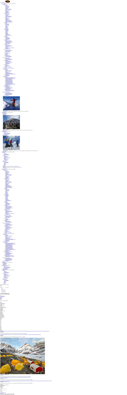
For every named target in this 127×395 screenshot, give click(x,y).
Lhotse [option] (1, 311)
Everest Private (7, 6)
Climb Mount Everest (5, 110)
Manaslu (6, 193)
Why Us (4, 152)
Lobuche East (7, 199)
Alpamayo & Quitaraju (8, 38)
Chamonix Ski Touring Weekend (9, 93)
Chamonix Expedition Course (9, 79)
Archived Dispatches (6, 162)
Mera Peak (7, 33)
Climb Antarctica (7, 46)
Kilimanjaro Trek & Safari (5, 129)
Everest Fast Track (7, 14)
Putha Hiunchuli (7, 195)
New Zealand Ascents (6, 74)
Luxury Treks (4, 264)
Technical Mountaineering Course (9, 87)
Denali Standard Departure (8, 174)
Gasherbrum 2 (7, 28)
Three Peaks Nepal (8, 34)
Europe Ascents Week (8, 238)
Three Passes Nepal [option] (2, 316)
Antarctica (5, 209)
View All (1, 330)
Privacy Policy (5, 160)
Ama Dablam (7, 196)
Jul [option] (0, 323)
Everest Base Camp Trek (8, 61)
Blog (4, 163)
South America (5, 36)
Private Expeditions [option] (2, 315)
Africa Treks (5, 64)
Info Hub (3, 131)
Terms (1, 392)
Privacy (2, 392)
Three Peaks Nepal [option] (2, 317)
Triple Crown (7, 26)
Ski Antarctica (7, 48)
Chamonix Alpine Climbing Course (9, 243)
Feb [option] (0, 320)
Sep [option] (0, 324)
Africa (5, 52)
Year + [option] (1, 327)
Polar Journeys (5, 205)
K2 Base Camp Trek (8, 226)
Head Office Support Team (7, 157)
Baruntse (6, 31)
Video (1, 299)
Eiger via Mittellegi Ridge (8, 71)
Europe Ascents (6, 234)
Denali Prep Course (8, 55)
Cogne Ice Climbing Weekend (9, 82)
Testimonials (5, 153)
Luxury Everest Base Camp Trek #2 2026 (4, 381)
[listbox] (63, 310)
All (0, 295)
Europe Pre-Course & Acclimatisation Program (10, 239)
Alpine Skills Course (8, 252)
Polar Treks (5, 67)
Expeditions (4, 4)
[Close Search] (8, 287)
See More (1, 384)
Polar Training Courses (8, 43)
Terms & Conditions (6, 159)
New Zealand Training (6, 86)
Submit (1, 391)
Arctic (5, 49)
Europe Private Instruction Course (9, 81)
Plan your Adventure (4, 3)
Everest (6, 5)
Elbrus (6, 17)
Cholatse (6, 32)
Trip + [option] (1, 302)
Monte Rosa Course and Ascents (9, 80)
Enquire (1, 285)
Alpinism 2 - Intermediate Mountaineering (10, 90)
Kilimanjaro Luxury (8, 12)
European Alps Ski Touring (7, 92)
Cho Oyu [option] (1, 305)
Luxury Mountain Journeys (7, 223)
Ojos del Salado (7, 37)
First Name (1, 387)
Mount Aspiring (7, 75)
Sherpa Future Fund (6, 158)
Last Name (1, 388)
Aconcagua (7, 8)
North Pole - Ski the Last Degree (9, 42)
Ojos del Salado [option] (2, 314)
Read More (25, 333)
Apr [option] (0, 321)
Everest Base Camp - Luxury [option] (3, 307)
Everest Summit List (6, 154)
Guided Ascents (4, 68)
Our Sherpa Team (6, 156)
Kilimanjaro (7, 177)
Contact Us (4, 165)
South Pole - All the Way (8, 20)
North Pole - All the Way (8, 21)
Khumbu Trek (7, 62)
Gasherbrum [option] (1, 308)
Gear (4, 132)
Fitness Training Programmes (7, 133)
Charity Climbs (4, 114)
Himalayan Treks (6, 60)
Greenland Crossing (8, 51)
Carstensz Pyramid (7, 176)
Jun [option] (0, 322)
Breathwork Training (6, 134)
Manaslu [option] (1, 312)
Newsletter (1, 297)
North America (5, 220)
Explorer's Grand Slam (6, 178)
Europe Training (6, 242)
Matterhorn (7, 237)
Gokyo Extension (7, 229)
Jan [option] (0, 319)
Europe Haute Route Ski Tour (9, 258)
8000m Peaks (5, 22)
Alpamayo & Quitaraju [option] (2, 303)
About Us (4, 155)
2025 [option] (0, 328)
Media (5, 164)
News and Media (4, 161)
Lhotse (6, 25)
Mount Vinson (7, 11)
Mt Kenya (7, 54)
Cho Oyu (7, 192)
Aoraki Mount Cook (8, 240)
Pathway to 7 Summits (5, 135)
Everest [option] (1, 306)
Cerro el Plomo (7, 39)
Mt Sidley (7, 212)
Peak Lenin (7, 30)
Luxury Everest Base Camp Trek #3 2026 (4, 374)
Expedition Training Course (8, 88)
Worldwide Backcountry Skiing (7, 260)
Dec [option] (0, 326)
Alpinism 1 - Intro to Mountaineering (9, 255)
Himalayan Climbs (6, 29)
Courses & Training (5, 76)
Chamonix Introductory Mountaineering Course (11, 77)
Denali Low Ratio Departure (9, 9)
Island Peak (7, 198)
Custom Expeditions (5, 113)
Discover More (4, 130)
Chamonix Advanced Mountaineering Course (10, 78)
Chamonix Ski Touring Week (9, 94)
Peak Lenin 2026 (2, 331)
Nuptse (6, 201)
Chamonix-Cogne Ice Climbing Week (9, 248)
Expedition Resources (5, 265)
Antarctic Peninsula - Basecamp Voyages (10, 47)
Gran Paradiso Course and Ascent (9, 246)
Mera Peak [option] (1, 313)
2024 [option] (0, 329)
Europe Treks (5, 66)
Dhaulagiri (7, 27)
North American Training (6, 89)
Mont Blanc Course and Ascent (9, 70)
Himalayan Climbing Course (9, 35)
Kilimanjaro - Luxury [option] (2, 310)
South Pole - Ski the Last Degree (9, 186)
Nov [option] (0, 325)
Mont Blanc (7, 235)
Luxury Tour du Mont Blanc (9, 59)
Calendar (4, 261)
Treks (3, 57)
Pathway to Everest (5, 268)
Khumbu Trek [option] (1, 309)
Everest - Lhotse (7, 7)
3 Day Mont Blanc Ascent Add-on (9, 73)
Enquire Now (1, 393)
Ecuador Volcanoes (8, 204)
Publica (13, 394)
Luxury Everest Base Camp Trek (9, 224)
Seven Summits (5, 170)
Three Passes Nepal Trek (8, 63)
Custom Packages (3, 112)
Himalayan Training (6, 85)
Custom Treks (4, 262)
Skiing (3, 257)
